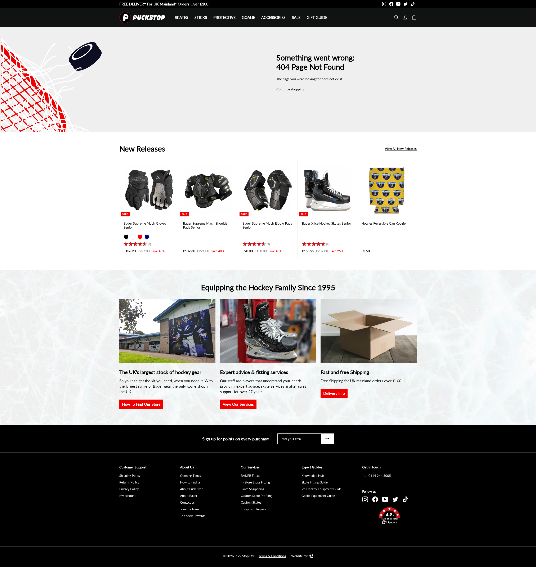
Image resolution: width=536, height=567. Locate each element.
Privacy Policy (129, 489)
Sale (296, 17)
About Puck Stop (191, 489)
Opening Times (190, 475)
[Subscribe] (327, 438)
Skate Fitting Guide (315, 482)
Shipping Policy (129, 475)
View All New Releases (401, 148)
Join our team (189, 509)
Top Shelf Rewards (192, 516)
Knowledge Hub (313, 475)
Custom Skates (251, 502)
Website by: (299, 556)
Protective (224, 17)
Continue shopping (290, 89)
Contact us (187, 502)
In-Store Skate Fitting (255, 482)
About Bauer (188, 496)
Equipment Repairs (253, 509)
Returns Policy (129, 482)
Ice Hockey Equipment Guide (321, 489)
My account (127, 496)
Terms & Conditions (272, 556)
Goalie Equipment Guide (318, 496)
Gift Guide (317, 17)
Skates (181, 17)
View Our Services (238, 404)
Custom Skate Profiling (256, 496)
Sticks (201, 17)
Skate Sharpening (252, 489)
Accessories (273, 17)
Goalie (248, 17)
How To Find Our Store (141, 404)
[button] (389, 516)
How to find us (190, 482)
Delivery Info (334, 393)
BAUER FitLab (250, 475)
